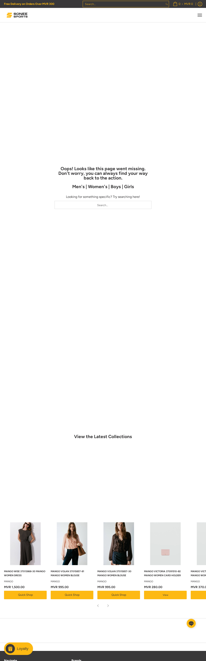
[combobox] (123, 4)
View (165, 595)
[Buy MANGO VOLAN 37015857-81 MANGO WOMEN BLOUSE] (72, 543)
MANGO (8, 581)
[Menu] (199, 15)
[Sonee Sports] (17, 15)
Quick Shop (25, 595)
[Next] (107, 605)
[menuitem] (183, 4)
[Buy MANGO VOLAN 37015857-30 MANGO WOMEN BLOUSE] (118, 543)
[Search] (166, 4)
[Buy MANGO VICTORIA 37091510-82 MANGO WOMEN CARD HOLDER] (165, 543)
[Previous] (98, 605)
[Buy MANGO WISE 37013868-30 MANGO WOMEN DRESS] (25, 543)
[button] (191, 623)
